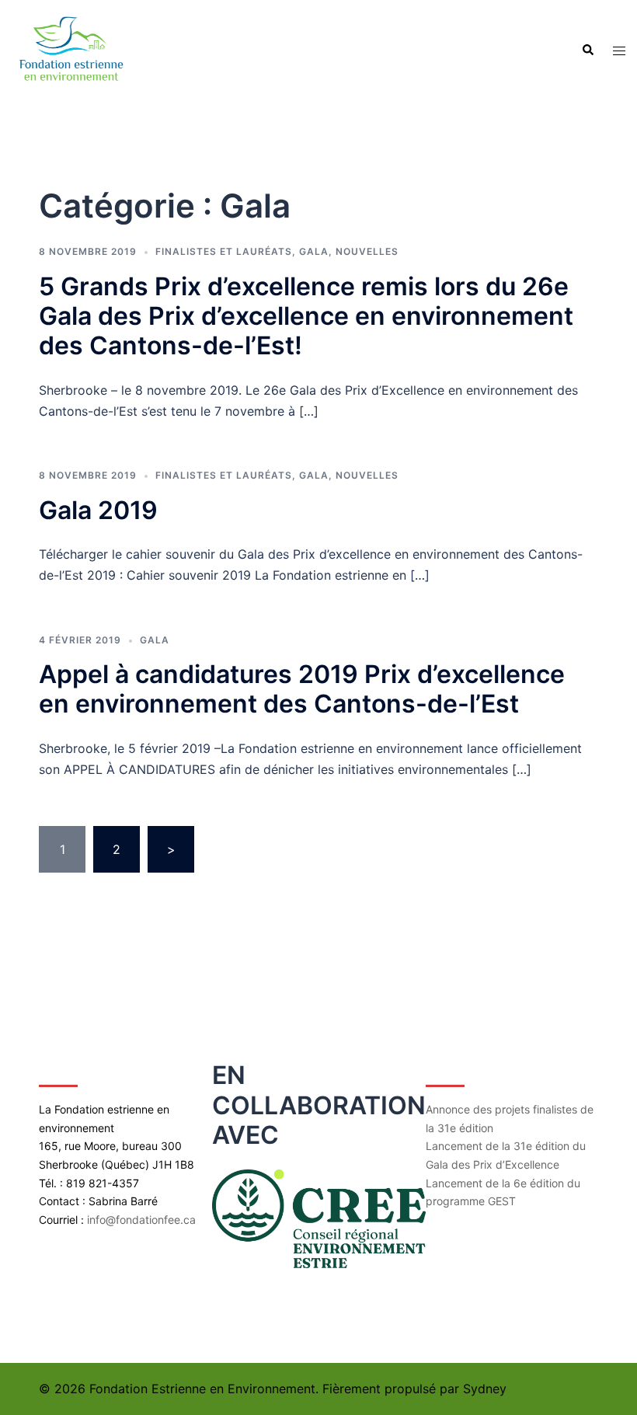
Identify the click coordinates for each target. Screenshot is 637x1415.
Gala (314, 251)
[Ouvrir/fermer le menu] (619, 50)
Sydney (484, 1388)
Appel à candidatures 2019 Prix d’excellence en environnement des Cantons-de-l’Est (302, 689)
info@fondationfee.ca (141, 1219)
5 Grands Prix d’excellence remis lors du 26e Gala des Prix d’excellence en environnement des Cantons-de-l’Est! (306, 316)
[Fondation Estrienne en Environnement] (70, 49)
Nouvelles (367, 251)
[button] (587, 50)
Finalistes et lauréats (223, 251)
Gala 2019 (98, 510)
